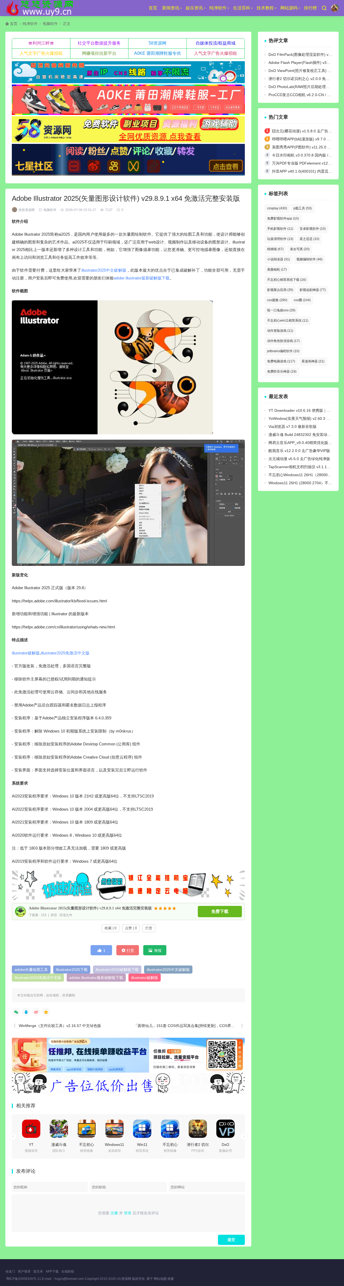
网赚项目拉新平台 (99, 53)
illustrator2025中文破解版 (103, 270)
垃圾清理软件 (280, 239)
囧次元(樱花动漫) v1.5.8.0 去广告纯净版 (305, 131)
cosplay (277, 208)
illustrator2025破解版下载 (117, 969)
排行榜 (310, 8)
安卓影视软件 (313, 229)
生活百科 (241, 8)
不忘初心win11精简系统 (287, 320)
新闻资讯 (170, 8)
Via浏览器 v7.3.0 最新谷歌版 (292, 426)
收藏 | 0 (110, 928)
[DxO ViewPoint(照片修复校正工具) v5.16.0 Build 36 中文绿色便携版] (225, 1129)
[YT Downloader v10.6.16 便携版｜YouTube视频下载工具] (31, 1129)
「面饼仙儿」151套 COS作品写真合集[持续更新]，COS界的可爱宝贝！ (194, 1025)
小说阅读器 (278, 259)
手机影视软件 (280, 229)
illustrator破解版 (26, 653)
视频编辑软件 (309, 259)
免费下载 (219, 911)
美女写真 (300, 249)
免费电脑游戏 (281, 361)
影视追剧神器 (313, 290)
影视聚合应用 (280, 290)
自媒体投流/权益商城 (215, 43)
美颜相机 (277, 269)
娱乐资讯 (194, 8)
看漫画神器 (313, 361)
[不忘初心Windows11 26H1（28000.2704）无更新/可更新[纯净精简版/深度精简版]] (86, 1129)
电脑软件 (50, 23)
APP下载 (52, 1271)
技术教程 (265, 8)
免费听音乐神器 (281, 371)
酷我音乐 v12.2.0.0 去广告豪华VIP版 (299, 451)
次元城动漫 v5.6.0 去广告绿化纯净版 (299, 459)
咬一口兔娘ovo (281, 310)
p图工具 (302, 208)
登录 (127, 1213)
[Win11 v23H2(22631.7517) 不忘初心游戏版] (142, 1129)
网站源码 (289, 8)
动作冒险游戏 (280, 331)
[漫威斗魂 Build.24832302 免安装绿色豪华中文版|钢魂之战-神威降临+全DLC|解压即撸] (59, 1129)
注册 (114, 1213)
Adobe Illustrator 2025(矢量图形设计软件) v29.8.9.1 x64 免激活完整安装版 (90, 908)
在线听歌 (67, 1271)
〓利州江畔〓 (41, 43)
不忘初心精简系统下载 (286, 280)
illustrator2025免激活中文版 (65, 653)
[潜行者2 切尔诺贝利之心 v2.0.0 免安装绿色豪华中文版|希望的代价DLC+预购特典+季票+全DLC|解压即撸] (198, 1129)
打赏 (148, 928)
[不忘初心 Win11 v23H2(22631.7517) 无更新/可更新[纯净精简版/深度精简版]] (170, 1129)
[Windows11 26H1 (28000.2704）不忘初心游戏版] (114, 1129)
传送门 (10, 1271)
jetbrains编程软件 (283, 351)
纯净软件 (218, 8)
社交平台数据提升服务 (99, 43)
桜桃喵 (275, 249)
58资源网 (157, 43)
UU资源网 (124, 1279)
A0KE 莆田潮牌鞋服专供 (157, 53)
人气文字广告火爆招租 (41, 53)
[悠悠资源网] (40, 8)
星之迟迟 (309, 239)
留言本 (38, 1271)
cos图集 (277, 300)
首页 (153, 8)
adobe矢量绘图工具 (31, 969)
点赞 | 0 (131, 928)
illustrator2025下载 (72, 969)
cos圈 (302, 300)
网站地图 (160, 1279)
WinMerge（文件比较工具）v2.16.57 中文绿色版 (60, 1025)
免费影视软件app (283, 218)
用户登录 (24, 1271)
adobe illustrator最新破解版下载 (142, 278)
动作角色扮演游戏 (283, 341)
